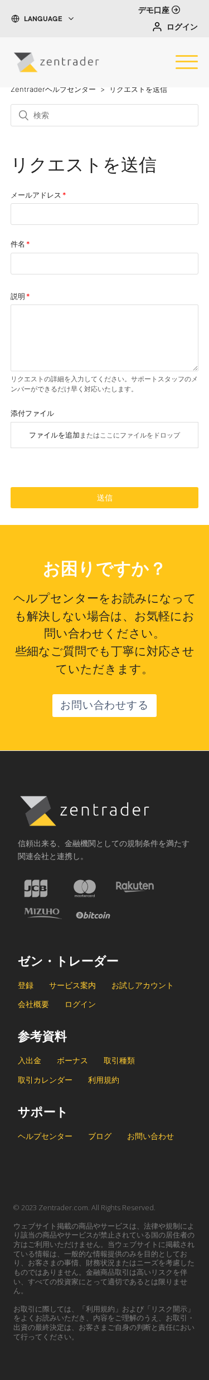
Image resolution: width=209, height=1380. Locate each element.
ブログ (99, 1136)
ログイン (182, 28)
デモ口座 (153, 11)
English (45, 35)
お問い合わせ (150, 1136)
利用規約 (103, 1079)
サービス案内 (72, 985)
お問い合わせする (104, 706)
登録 (25, 985)
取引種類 (119, 1060)
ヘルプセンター (45, 1136)
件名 (18, 243)
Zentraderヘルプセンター (53, 89)
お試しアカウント (142, 985)
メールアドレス (36, 194)
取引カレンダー (45, 1079)
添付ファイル (32, 413)
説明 (18, 296)
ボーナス (72, 1060)
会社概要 (33, 1004)
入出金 (29, 1060)
